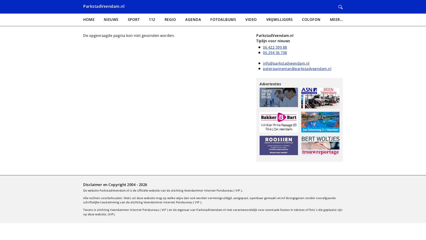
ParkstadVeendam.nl (103, 6)
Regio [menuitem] (170, 19)
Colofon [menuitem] (311, 19)
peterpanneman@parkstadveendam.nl (297, 68)
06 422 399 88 (275, 47)
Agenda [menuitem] (193, 19)
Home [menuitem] (89, 19)
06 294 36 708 (275, 52)
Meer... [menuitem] (336, 19)
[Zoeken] (340, 7)
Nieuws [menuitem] (111, 19)
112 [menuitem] (152, 19)
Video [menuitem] (251, 19)
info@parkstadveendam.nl (286, 63)
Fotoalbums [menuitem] (223, 19)
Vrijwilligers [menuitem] (279, 19)
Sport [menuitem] (134, 19)
